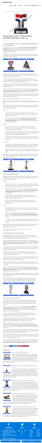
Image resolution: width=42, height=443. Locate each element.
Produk (19, 5)
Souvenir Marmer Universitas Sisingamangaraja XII (23, 380)
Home (10, 5)
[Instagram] (22, 430)
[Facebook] (24, 430)
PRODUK (32, 432)
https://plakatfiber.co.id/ (26, 98)
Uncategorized (8, 11)
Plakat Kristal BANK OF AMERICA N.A (20, 352)
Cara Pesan (26, 5)
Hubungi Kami (34, 5)
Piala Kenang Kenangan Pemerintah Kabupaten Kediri (23, 393)
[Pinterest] (22, 433)
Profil (14, 5)
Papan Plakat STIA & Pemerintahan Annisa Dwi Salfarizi (24, 406)
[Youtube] (19, 430)
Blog (39, 5)
